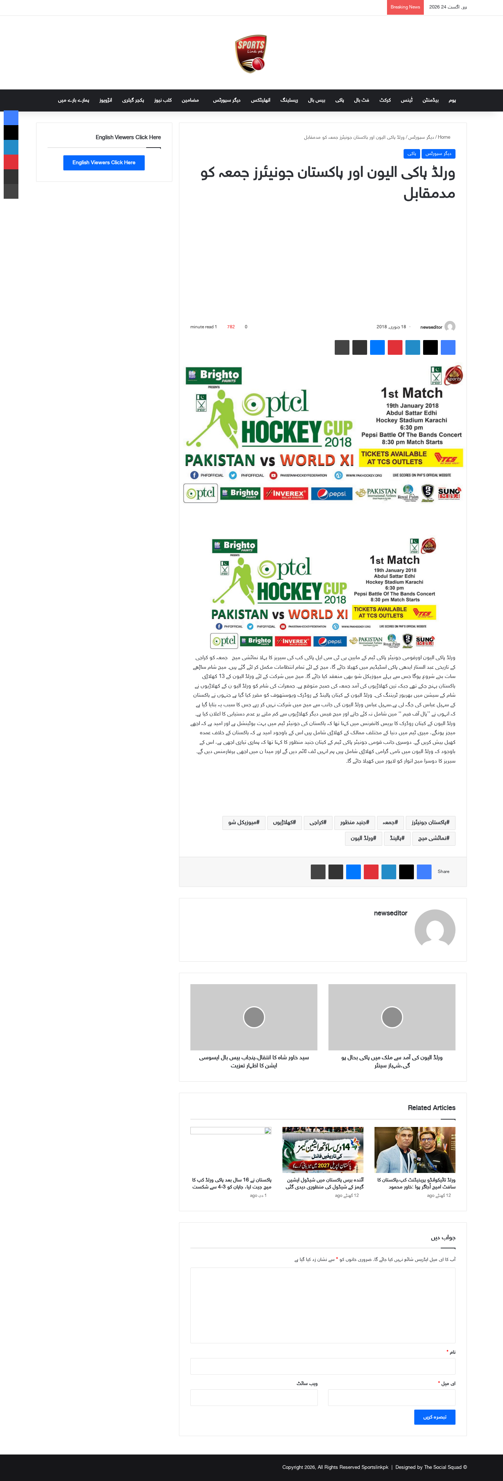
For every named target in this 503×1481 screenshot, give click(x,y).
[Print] (342, 347)
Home (445, 138)
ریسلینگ (289, 100)
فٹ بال (361, 100)
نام (451, 1352)
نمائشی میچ (432, 838)
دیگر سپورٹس (226, 100)
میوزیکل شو (242, 822)
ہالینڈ (395, 838)
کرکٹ (385, 100)
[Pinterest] (395, 347)
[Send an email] (417, 327)
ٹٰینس (406, 100)
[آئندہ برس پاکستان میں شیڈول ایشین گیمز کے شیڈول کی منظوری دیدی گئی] (322, 1150)
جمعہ (389, 822)
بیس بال (316, 100)
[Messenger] (377, 347)
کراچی (316, 822)
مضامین (190, 100)
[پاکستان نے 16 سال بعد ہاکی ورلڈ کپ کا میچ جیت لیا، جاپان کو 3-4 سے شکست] (230, 1150)
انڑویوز (105, 100)
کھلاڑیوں (283, 822)
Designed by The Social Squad (428, 1468)
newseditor (431, 327)
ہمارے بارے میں (73, 100)
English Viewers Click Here (104, 163)
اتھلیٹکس (260, 100)
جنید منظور (353, 822)
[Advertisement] (322, 263)
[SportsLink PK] (251, 53)
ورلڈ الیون (362, 838)
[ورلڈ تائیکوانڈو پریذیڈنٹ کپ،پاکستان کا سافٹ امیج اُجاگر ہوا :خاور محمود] (414, 1150)
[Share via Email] (359, 347)
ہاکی (339, 100)
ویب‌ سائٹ (307, 1384)
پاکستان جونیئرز (429, 822)
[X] (430, 347)
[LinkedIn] (412, 347)
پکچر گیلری (133, 100)
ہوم (452, 100)
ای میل (446, 1384)
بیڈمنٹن (431, 100)
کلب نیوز (163, 100)
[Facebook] (448, 347)
